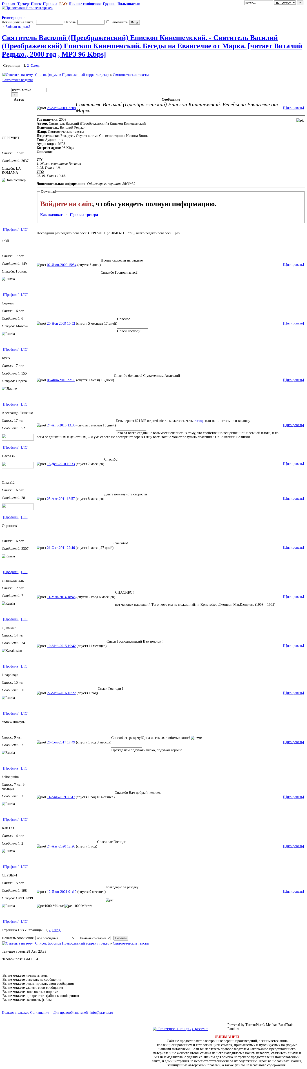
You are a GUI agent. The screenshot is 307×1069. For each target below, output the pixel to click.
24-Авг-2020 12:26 (61, 846)
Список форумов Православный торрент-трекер (72, 75)
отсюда (199, 421)
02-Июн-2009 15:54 (61, 265)
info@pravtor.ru (101, 1012)
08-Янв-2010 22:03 (61, 380)
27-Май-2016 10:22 (61, 693)
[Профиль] (11, 229)
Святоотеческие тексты (131, 75)
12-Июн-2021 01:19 (61, 892)
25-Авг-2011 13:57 (61, 499)
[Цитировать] (293, 108)
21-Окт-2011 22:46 (61, 548)
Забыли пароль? (18, 27)
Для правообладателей (70, 1012)
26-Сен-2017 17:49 (61, 742)
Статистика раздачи (17, 80)
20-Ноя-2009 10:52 (61, 323)
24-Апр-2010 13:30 (61, 425)
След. (35, 65)
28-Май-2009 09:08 (61, 108)
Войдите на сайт (66, 204)
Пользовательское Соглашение (25, 1012)
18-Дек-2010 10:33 (61, 464)
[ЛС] (24, 229)
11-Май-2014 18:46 (61, 597)
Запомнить (118, 22)
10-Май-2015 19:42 (61, 646)
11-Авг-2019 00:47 (61, 797)
